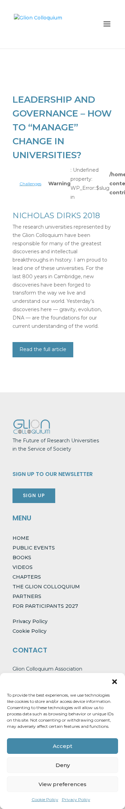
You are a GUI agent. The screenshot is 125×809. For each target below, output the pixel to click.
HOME (20, 538)
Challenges (30, 183)
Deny (63, 765)
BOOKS (21, 557)
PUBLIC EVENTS (33, 548)
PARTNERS (26, 596)
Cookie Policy (45, 799)
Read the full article (42, 349)
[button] (114, 681)
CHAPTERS (26, 577)
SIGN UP (34, 495)
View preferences (62, 784)
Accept (62, 746)
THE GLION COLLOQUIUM (46, 587)
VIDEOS (22, 567)
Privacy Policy (76, 799)
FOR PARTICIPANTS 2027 (45, 606)
